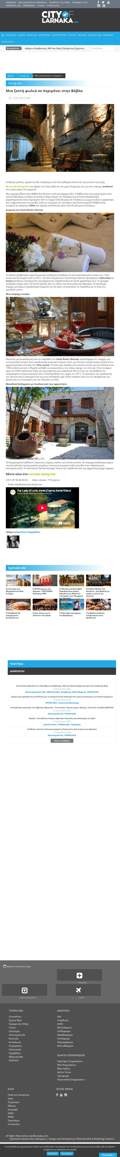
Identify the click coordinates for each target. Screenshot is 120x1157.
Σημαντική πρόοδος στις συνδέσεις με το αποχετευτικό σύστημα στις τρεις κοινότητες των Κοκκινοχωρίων (62, 696)
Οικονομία (14, 1031)
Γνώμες (41, 5)
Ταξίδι (11, 1113)
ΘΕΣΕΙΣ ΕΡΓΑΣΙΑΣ (59, 35)
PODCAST (72, 35)
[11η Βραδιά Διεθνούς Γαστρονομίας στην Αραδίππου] (98, 604)
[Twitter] (104, 2)
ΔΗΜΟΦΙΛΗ (17, 671)
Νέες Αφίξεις (63, 1068)
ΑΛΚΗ (60, 1023)
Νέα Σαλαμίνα (79, 692)
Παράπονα (11, 2)
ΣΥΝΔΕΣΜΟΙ (108, 35)
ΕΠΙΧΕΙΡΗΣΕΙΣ (45, 35)
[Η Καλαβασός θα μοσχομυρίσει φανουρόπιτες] (18, 604)
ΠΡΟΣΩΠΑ (82, 35)
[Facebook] (99, 2)
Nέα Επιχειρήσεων (66, 1064)
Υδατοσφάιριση (65, 1042)
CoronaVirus (15, 1016)
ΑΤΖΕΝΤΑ (21, 35)
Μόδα (11, 1116)
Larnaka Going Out (19, 186)
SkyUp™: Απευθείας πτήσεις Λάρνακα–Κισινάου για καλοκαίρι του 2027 (62, 718)
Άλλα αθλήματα (65, 1045)
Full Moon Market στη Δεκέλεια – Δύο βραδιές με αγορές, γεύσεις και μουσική (97, 592)
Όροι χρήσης (67, 1154)
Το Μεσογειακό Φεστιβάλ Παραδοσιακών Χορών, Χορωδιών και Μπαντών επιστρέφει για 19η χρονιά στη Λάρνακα (71, 593)
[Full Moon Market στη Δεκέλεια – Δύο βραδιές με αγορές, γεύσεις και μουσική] (98, 580)
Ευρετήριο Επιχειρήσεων (70, 1061)
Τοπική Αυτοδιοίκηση (68, 702)
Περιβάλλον (15, 1053)
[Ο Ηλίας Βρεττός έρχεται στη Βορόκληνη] (71, 604)
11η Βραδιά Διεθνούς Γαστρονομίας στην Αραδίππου (95, 615)
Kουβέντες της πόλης (59, 2)
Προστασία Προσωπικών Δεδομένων (28, 1138)
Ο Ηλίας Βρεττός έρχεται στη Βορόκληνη (70, 614)
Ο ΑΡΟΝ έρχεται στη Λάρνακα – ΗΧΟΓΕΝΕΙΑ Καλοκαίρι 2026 (42, 591)
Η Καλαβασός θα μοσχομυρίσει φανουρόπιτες (13, 615)
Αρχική (10, 75)
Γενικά (12, 1027)
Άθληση (12, 1105)
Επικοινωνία (53, 5)
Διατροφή (13, 1109)
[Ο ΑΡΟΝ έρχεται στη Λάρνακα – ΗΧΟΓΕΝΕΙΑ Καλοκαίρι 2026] (45, 580)
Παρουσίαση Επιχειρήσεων (71, 1079)
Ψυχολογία (13, 1102)
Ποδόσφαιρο (63, 1031)
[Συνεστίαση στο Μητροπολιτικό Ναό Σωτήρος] (18, 580)
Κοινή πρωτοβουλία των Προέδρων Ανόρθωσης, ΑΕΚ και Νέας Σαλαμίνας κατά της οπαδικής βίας (62, 686)
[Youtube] (109, 2)
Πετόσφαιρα (63, 1038)
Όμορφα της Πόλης (18, 1023)
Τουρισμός (75, 724)
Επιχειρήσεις (15, 1045)
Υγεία (10, 1098)
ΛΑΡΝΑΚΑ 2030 (94, 35)
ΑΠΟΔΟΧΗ (52, 1154)
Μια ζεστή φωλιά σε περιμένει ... (49, 75)
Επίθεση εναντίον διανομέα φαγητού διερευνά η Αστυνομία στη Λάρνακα (62, 729)
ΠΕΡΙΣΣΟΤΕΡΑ (7, 41)
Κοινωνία (13, 1038)
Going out (24, 75)
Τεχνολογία (13, 1120)
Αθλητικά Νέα (53, 692)
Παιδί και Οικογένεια (18, 1094)
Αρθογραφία (29, 5)
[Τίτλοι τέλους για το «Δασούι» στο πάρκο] (45, 604)
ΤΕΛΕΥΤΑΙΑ (16, 663)
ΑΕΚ (43, 692)
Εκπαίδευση (15, 1042)
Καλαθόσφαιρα (65, 1034)
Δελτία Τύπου (49, 724)
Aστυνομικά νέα (33, 692)
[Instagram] (99, 6)
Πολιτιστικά (15, 1049)
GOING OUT (32, 35)
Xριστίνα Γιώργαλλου (28, 531)
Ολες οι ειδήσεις (62, 740)
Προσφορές (63, 1075)
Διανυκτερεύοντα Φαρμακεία (32, 2)
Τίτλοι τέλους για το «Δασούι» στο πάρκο (42, 614)
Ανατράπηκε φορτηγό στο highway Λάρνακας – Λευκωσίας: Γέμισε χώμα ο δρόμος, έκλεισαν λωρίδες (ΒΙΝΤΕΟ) (62, 707)
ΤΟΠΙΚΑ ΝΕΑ (10, 35)
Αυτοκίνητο (14, 1124)
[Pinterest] (105, 6)
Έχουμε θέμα (15, 1020)
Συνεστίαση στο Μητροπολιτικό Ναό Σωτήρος (14, 591)
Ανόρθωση (66, 692)
